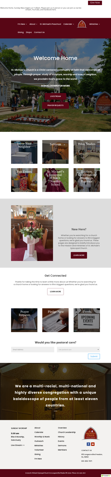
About (32, 24)
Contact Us (39, 32)
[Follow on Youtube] (93, 444)
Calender (67, 24)
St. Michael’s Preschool (50, 24)
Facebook (48, 9)
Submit (94, 356)
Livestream (55, 96)
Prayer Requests (55, 105)
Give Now (95, 2)
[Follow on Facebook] (88, 444)
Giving (21, 32)
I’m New (21, 24)
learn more (78, 255)
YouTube (35, 9)
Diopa (29, 32)
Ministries (93, 24)
